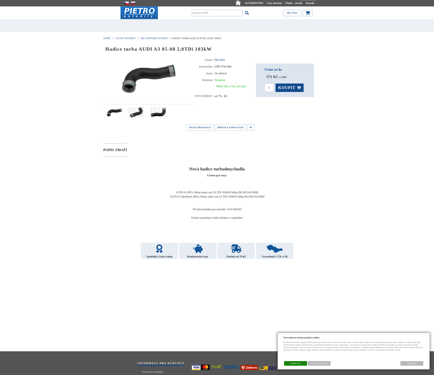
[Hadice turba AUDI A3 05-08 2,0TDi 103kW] (148, 78)
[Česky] (126, 3)
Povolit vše (295, 363)
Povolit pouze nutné (319, 363)
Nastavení (412, 363)
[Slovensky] (133, 3)
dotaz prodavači (200, 127)
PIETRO (219, 60)
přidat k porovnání (231, 127)
